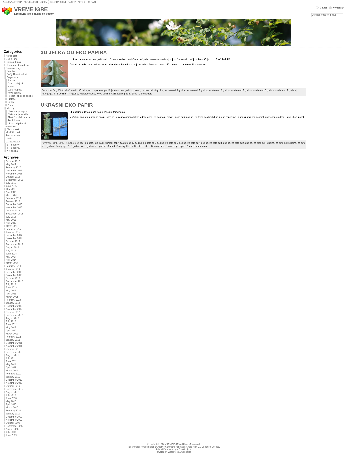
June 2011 (11, 361)
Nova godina (14, 92)
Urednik (10, 138)
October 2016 (13, 176)
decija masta (86, 143)
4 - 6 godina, (60, 93)
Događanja (12, 77)
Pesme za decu (14, 135)
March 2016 (12, 195)
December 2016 (14, 170)
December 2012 (14, 306)
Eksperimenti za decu (17, 65)
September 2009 (14, 426)
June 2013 (11, 287)
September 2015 (14, 213)
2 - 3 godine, (74, 146)
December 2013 (14, 272)
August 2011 (12, 355)
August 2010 (12, 392)
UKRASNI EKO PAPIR (67, 105)
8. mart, (112, 146)
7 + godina (12, 150)
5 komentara (200, 146)
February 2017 (13, 167)
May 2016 (11, 189)
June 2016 (11, 186)
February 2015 (13, 229)
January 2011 (13, 376)
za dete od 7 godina (241, 90)
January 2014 (13, 269)
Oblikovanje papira (17, 111)
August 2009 (12, 429)
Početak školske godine (20, 95)
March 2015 (12, 226)
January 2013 (13, 303)
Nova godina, (104, 93)
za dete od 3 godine (175, 143)
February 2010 (13, 410)
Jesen (11, 86)
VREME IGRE (31, 9)
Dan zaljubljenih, (125, 146)
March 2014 (12, 263)
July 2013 (11, 284)
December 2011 (14, 343)
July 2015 (11, 216)
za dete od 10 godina (152, 90)
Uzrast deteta (13, 141)
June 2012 (11, 324)
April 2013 (11, 293)
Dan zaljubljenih (16, 83)
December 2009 (14, 416)
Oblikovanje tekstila (18, 114)
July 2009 (11, 432)
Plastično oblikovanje (19, 117)
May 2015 (11, 219)
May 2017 (11, 164)
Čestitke (11, 71)
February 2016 (13, 198)
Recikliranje (14, 120)
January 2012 (13, 339)
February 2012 (13, 336)
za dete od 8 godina (263, 90)
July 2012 (11, 321)
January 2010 (13, 413)
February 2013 (13, 299)
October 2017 (13, 161)
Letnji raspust (15, 89)
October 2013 (13, 278)
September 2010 (14, 389)
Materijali (11, 108)
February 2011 (13, 373)
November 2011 (14, 346)
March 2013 (12, 296)
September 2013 (14, 281)
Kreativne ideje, (88, 93)
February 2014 (13, 266)
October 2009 (13, 423)
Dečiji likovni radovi (17, 74)
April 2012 (11, 330)
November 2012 (14, 309)
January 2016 (13, 201)
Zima (10, 105)
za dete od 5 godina (197, 90)
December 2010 (14, 379)
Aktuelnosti (12, 55)
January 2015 (13, 232)
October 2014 (13, 241)
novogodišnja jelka (109, 90)
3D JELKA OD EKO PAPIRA (74, 52)
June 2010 (11, 398)
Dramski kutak (13, 62)
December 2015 (14, 204)
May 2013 (11, 290)
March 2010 (12, 407)
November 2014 (14, 238)
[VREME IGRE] (173, 32)
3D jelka (82, 90)
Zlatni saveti (13, 129)
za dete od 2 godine (153, 143)
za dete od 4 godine (175, 90)
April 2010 (11, 404)
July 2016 (11, 183)
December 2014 (14, 235)
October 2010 (13, 386)
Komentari (338, 7)
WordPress (173, 452)
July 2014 (11, 250)
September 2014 (14, 244)
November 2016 (14, 173)
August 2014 (12, 247)
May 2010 (11, 401)
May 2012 (11, 327)
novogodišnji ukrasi (130, 90)
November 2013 (14, 275)
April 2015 (11, 223)
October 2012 (13, 312)
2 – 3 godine (13, 144)
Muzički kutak (13, 132)
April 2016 (11, 192)
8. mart (11, 80)
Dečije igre (11, 59)
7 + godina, (73, 93)
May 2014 (11, 256)
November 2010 (14, 383)
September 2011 (14, 352)
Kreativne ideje (13, 68)
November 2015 (14, 207)
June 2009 (11, 435)
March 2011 (12, 370)
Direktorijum (185, 449)
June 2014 (11, 253)
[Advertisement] (325, 108)
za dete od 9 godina (285, 90)
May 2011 (11, 364)
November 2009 (14, 419)
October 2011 (13, 349)
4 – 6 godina (13, 147)
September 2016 (14, 179)
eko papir (93, 90)
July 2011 (11, 358)
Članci (323, 7)
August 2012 (12, 318)
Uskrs (11, 102)
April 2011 (11, 367)
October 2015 (13, 210)
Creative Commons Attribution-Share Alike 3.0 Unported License (187, 447)
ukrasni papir (112, 143)
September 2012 (14, 315)
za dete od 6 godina (219, 90)
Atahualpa (186, 452)
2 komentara (145, 93)
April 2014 (11, 259)
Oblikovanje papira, (121, 93)
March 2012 (12, 333)
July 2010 (11, 395)
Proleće (12, 99)
